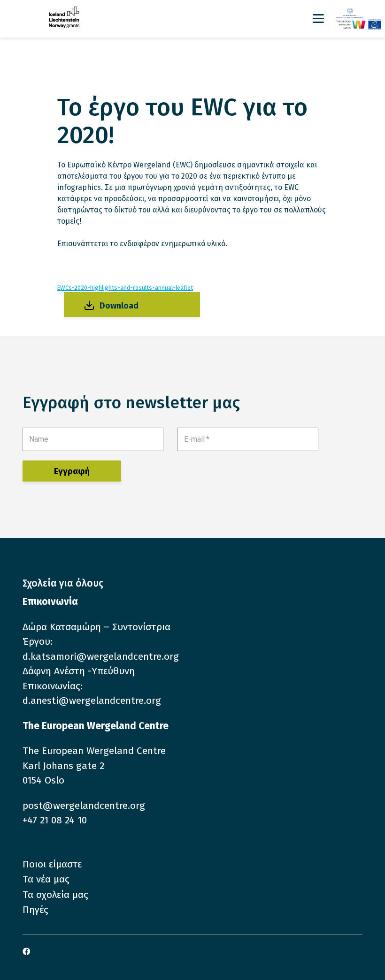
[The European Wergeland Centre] (358, 24)
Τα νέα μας (46, 879)
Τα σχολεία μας (55, 895)
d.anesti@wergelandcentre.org (92, 700)
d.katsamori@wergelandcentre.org (101, 656)
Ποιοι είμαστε (52, 864)
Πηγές (35, 910)
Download (119, 306)
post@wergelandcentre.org (84, 805)
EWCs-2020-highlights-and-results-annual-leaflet (125, 287)
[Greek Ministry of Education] (358, 13)
